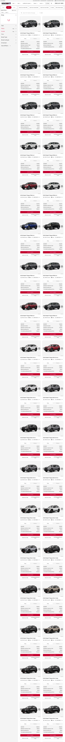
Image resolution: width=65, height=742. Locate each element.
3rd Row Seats (60, 7)
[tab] (25, 39)
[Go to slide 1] (29, 30)
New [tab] (3, 7)
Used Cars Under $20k (34, 7)
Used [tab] (14, 7)
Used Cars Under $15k (23, 7)
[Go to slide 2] (31, 30)
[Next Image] (39, 24)
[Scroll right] (39, 35)
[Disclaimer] (21, 41)
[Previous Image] (21, 24)
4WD (53, 7)
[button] (21, 24)
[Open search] (51, 3)
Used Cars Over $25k (44, 7)
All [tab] (8, 7)
